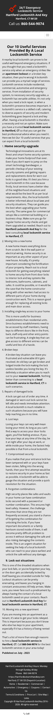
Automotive (9, 687)
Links (26, 698)
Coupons (35, 687)
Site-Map (42, 694)
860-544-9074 (32, 23)
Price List (31, 694)
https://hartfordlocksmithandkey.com (26, 677)
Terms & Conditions (15, 694)
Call (27, 713)
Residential (23, 684)
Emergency (23, 687)
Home (12, 684)
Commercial (37, 684)
